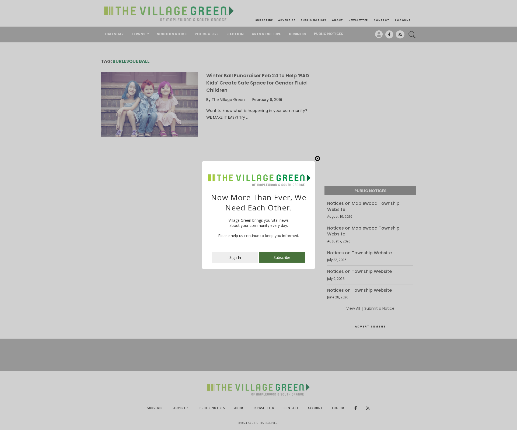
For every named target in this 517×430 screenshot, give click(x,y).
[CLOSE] (317, 158)
